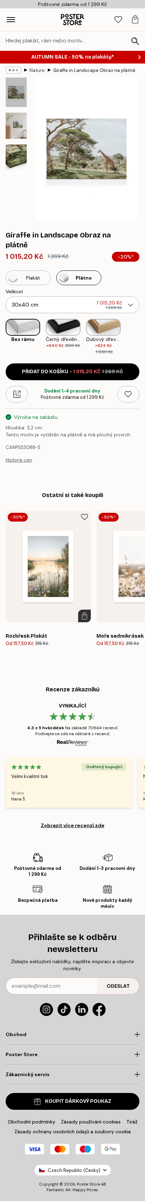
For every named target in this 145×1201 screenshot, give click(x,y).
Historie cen (19, 460)
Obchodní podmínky (31, 1122)
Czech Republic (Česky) (74, 1170)
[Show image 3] (16, 159)
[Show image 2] (16, 126)
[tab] (118, 20)
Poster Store (88, 1184)
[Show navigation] (11, 19)
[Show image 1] (16, 92)
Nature (37, 70)
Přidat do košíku (72, 372)
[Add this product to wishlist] (128, 394)
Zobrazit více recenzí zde (73, 825)
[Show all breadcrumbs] (13, 70)
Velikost (14, 291)
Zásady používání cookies (91, 1122)
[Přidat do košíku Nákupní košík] (84, 616)
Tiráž (132, 1122)
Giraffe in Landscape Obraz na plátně (94, 70)
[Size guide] (17, 394)
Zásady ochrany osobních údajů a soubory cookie (72, 1131)
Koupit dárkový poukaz (78, 1101)
